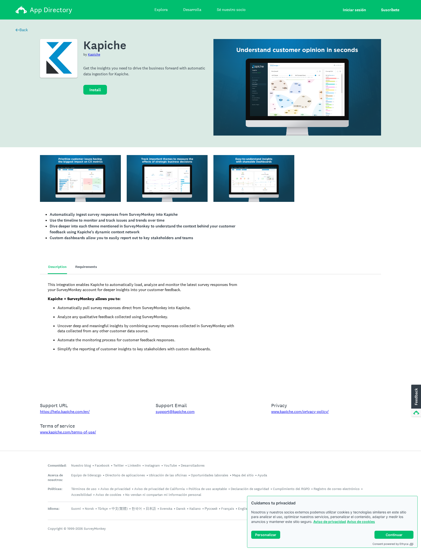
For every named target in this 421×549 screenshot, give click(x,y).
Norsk (89, 508)
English (243, 508)
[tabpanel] (210, 335)
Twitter (118, 465)
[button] (415, 400)
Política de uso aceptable (208, 489)
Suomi (76, 508)
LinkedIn (134, 465)
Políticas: (55, 489)
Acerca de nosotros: (55, 477)
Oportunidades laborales (209, 475)
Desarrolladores (193, 465)
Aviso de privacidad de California (159, 489)
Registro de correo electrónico (337, 489)
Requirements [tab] (86, 267)
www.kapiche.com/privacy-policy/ (300, 411)
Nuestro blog (81, 465)
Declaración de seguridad (250, 489)
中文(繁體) (120, 508)
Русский (211, 508)
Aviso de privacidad (329, 522)
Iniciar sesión (354, 9)
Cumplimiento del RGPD (291, 489)
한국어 (137, 508)
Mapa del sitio (243, 475)
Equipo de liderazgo (86, 475)
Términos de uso (83, 489)
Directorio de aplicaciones (125, 475)
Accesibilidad (81, 494)
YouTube (170, 465)
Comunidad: (57, 465)
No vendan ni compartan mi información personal (163, 494)
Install (95, 89)
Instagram (152, 465)
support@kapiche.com (175, 411)
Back (23, 29)
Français (227, 508)
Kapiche (94, 54)
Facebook (102, 465)
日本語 (151, 508)
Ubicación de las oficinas (168, 475)
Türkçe (103, 508)
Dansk (180, 508)
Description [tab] (57, 267)
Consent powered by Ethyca (390, 544)
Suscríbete (390, 9)
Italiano (195, 508)
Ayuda (262, 475)
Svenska (166, 508)
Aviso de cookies (361, 522)
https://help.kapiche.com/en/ (65, 411)
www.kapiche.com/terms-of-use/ (68, 432)
